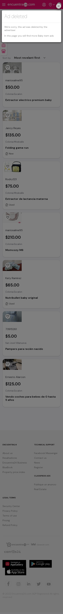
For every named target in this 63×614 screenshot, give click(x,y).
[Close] (58, 6)
